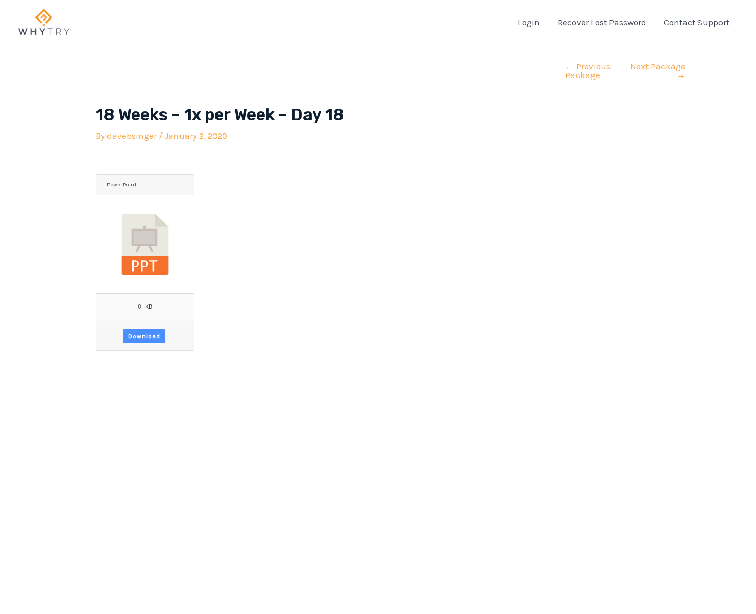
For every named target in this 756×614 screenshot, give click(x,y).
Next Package (658, 71)
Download (144, 336)
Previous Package (587, 71)
